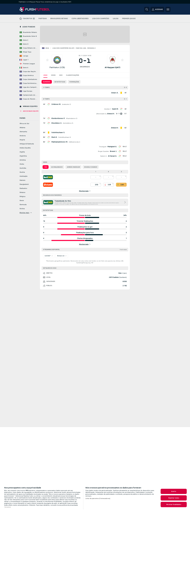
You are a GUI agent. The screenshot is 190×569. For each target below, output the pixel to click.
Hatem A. (103, 156)
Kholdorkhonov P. (58, 118)
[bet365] (48, 177)
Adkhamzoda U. (74, 142)
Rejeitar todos (173, 498)
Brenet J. (113, 151)
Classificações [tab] (72, 75)
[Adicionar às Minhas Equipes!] (47, 60)
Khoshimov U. (56, 123)
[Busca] (146, 9)
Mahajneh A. (112, 147)
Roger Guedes (103, 151)
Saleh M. (115, 109)
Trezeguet (102, 147)
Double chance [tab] (90, 167)
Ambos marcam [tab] (73, 167)
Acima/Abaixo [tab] (57, 167)
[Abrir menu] (168, 9)
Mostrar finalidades (173, 504)
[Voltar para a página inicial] (37, 9)
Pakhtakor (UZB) (57, 67)
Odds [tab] (53, 75)
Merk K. (54, 137)
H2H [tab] (60, 75)
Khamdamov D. (72, 118)
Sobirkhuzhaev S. (64, 137)
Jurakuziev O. (66, 104)
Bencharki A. (101, 114)
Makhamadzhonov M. (59, 142)
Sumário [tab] (46, 82)
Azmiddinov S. (68, 123)
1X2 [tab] (45, 167)
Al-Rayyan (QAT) (112, 67)
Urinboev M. (56, 104)
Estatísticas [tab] (59, 82)
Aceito (173, 491)
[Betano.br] (48, 185)
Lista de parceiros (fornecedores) (97, 498)
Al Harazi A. (112, 156)
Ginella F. (107, 109)
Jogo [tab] (45, 75)
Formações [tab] (74, 82)
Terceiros (7, 507)
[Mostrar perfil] (57, 59)
